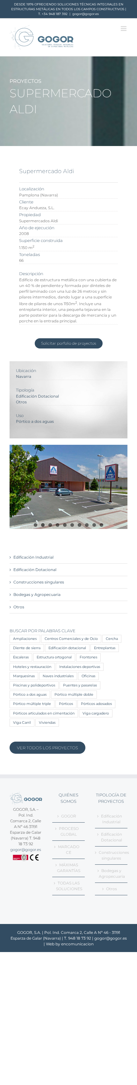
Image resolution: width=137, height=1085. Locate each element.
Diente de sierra (26, 648)
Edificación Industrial (33, 557)
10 (101, 525)
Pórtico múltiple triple (32, 704)
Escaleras (21, 657)
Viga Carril (22, 723)
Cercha (112, 639)
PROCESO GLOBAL (69, 831)
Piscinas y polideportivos (34, 685)
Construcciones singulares (38, 582)
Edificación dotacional (67, 648)
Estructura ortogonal (54, 657)
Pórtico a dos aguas (35, 421)
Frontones (88, 657)
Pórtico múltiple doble (73, 695)
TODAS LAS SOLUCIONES (69, 886)
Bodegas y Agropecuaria (37, 594)
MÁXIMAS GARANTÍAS (68, 867)
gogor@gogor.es (85, 14)
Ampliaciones (25, 639)
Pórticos (66, 704)
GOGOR (68, 816)
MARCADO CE (68, 849)
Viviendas (47, 723)
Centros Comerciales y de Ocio (71, 639)
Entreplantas (104, 648)
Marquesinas (24, 676)
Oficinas (88, 676)
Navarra (23, 376)
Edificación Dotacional (37, 396)
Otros (21, 402)
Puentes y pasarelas (80, 685)
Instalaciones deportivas (79, 667)
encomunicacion (77, 944)
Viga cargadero (96, 713)
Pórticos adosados (96, 704)
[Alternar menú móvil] (124, 28)
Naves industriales (58, 676)
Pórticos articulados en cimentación (44, 713)
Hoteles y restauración (32, 667)
